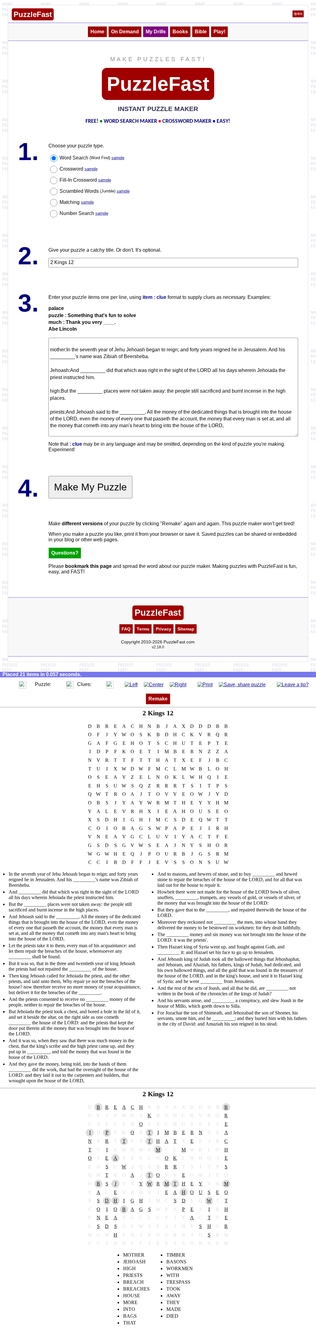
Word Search (92, 157)
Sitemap (185, 628)
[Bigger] (22, 684)
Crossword (79, 168)
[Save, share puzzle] (242, 684)
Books (180, 31)
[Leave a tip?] (293, 684)
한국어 (298, 13)
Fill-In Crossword (85, 180)
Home (97, 31)
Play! (219, 31)
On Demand (125, 31)
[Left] (131, 684)
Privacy (163, 628)
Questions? (64, 553)
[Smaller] (10, 684)
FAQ (126, 628)
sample (117, 157)
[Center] (154, 684)
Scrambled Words (95, 191)
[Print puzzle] (205, 684)
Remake (158, 698)
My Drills (156, 31)
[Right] (178, 684)
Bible (201, 31)
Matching (77, 202)
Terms (143, 628)
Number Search (84, 213)
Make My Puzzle (90, 487)
